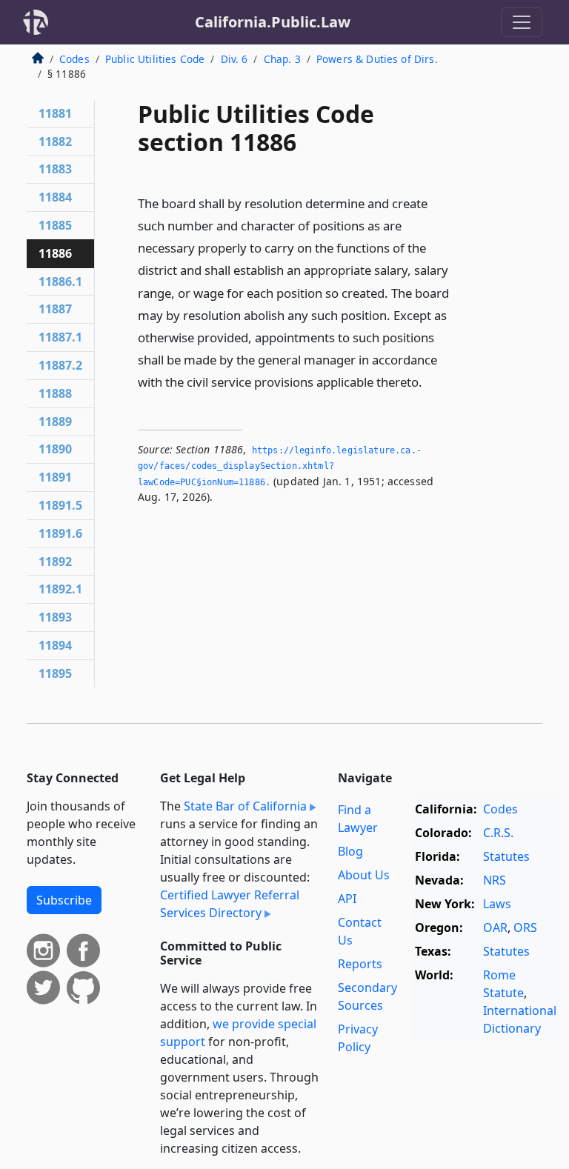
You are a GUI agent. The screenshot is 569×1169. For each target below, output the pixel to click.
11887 (55, 309)
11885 (55, 225)
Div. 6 (234, 59)
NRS (494, 880)
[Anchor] (430, 381)
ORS (525, 927)
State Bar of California (245, 806)
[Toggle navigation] (521, 22)
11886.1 (60, 281)
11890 (55, 449)
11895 (55, 673)
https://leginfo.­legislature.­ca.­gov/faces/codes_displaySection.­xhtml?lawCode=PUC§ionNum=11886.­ (280, 466)
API (347, 898)
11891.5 (60, 505)
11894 (55, 645)
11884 (55, 197)
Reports (360, 964)
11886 (55, 253)
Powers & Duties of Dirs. (377, 59)
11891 (55, 477)
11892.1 (60, 589)
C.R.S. (498, 833)
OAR (495, 927)
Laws (497, 904)
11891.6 (60, 533)
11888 (55, 393)
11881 (55, 113)
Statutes (506, 856)
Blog (350, 851)
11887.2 (60, 365)
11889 (55, 421)
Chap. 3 (282, 59)
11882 (55, 141)
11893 (55, 617)
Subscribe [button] (64, 900)
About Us (364, 875)
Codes (74, 59)
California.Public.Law (272, 22)
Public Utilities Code (154, 59)
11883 (55, 169)
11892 (55, 561)
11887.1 (60, 337)
